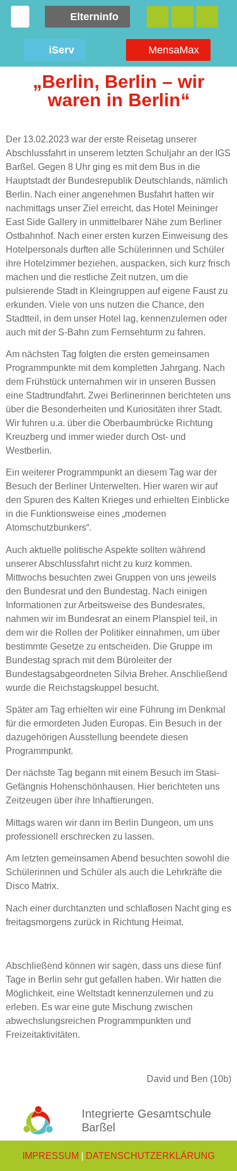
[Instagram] (182, 17)
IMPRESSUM (50, 1156)
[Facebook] (158, 17)
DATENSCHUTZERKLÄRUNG (150, 1156)
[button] (20, 17)
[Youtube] (207, 17)
